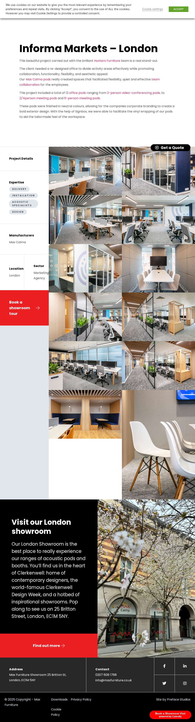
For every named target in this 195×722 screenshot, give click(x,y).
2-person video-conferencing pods (133, 93)
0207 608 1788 (106, 675)
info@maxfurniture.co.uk (113, 680)
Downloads (59, 699)
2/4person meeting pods (38, 98)
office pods (77, 93)
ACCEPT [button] (178, 9)
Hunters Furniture (107, 61)
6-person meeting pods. (82, 98)
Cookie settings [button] (152, 9)
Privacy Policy (81, 699)
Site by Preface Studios (173, 699)
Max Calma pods (38, 79)
